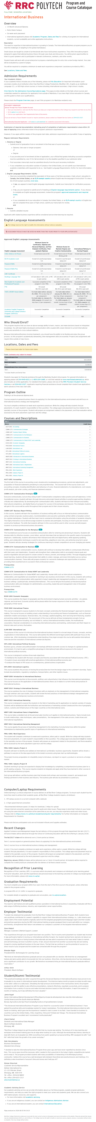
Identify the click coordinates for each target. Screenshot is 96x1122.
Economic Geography (19, 442)
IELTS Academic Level (12, 258)
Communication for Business (21, 437)
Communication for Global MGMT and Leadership (26, 439)
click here (34, 180)
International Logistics (18, 453)
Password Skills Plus (11, 268)
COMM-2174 (12, 591)
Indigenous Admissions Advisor (57, 1100)
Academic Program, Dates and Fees (46, 36)
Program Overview (23, 100)
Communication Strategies (20, 429)
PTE (6, 286)
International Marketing (19, 461)
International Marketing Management (23, 467)
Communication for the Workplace (22, 434)
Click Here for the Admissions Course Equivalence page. (25, 90)
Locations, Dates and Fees (17, 70)
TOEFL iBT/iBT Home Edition (14, 291)
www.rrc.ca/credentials (38, 121)
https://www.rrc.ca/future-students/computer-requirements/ (38, 813)
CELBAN (7, 316)
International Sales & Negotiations (22, 464)
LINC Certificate (10, 273)
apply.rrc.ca (15, 111)
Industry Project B (18, 475)
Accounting (16, 426)
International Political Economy (20, 450)
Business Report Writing (19, 431)
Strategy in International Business (22, 458)
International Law (17, 448)
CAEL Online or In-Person (13, 253)
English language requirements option (65, 189)
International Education (53, 1103)
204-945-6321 (24, 379)
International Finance (18, 445)
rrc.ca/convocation (59, 894)
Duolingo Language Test (12, 276)
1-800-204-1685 (38, 379)
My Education (56, 81)
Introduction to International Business (23, 456)
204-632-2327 (78, 117)
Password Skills (10, 263)
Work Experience (17, 469)
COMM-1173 (9, 566)
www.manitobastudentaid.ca (73, 379)
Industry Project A (18, 472)
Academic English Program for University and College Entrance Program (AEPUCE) (15, 311)
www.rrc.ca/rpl (34, 875)
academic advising (33, 1096)
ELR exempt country (74, 200)
